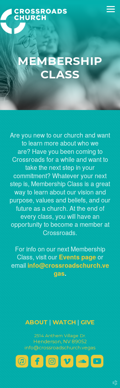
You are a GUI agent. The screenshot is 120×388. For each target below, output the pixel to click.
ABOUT (36, 322)
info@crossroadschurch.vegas (68, 269)
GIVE (88, 322)
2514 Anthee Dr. (60, 335)
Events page (77, 256)
